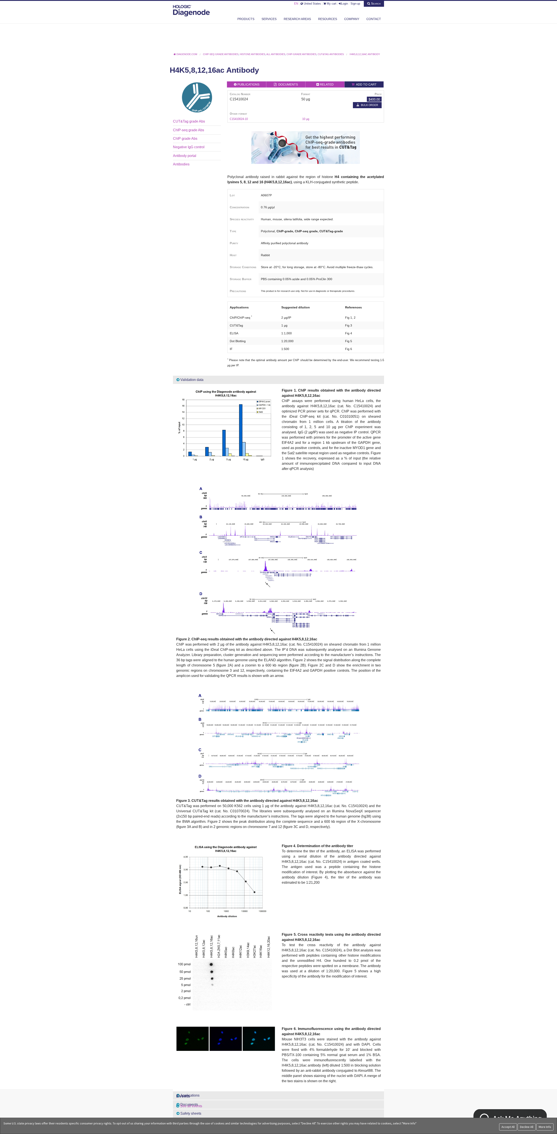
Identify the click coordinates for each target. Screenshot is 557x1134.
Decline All (526, 1127)
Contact (373, 19)
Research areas (297, 19)
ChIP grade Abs (185, 138)
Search (375, 3)
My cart (331, 3)
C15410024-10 (239, 119)
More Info (545, 1127)
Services (269, 19)
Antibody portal (184, 156)
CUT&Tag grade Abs (189, 121)
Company (351, 19)
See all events (191, 1106)
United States (312, 3)
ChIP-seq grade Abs (188, 130)
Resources (327, 19)
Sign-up (355, 3)
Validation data (191, 380)
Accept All (508, 1127)
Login (344, 3)
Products (245, 19)
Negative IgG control (189, 147)
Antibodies (181, 164)
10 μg (305, 119)
